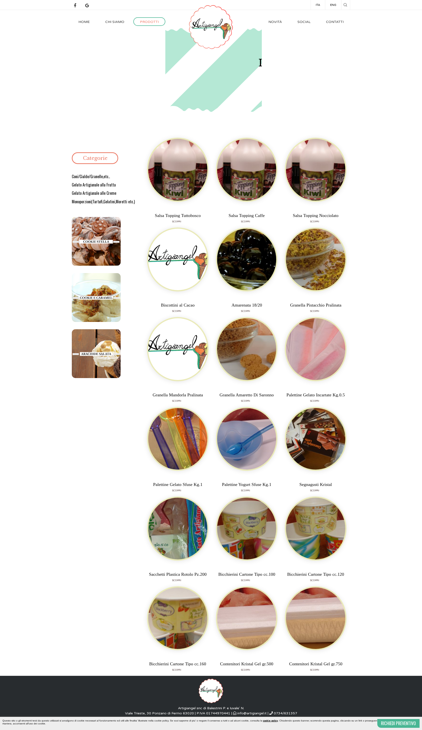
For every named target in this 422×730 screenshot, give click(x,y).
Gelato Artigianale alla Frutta (94, 185)
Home (84, 22)
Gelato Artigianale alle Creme (94, 193)
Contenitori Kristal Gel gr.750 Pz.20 (315, 663)
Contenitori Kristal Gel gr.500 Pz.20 (246, 663)
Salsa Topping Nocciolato (315, 215)
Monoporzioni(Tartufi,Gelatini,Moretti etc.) (103, 202)
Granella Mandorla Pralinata (178, 394)
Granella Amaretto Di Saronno (247, 394)
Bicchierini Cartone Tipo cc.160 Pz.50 (177, 663)
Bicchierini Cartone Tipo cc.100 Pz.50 (246, 574)
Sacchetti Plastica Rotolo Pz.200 (178, 574)
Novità (275, 22)
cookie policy (270, 720)
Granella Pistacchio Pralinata (315, 305)
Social (303, 22)
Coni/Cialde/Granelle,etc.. (91, 176)
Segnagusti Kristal (315, 484)
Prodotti (149, 22)
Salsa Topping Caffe (247, 215)
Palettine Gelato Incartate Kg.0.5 (315, 394)
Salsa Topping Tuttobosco (178, 215)
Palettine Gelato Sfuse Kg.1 (177, 484)
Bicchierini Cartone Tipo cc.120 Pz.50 (315, 574)
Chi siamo (114, 22)
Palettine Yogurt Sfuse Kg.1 (246, 484)
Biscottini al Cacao (178, 305)
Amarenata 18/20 (247, 305)
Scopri (176, 221)
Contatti (335, 22)
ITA (318, 5)
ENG (333, 5)
